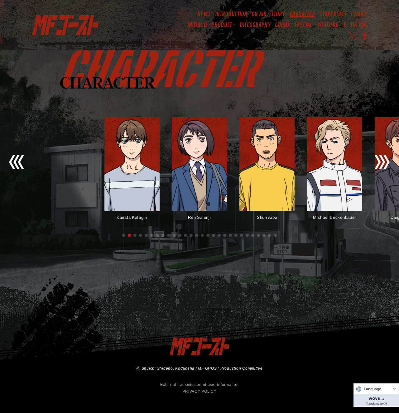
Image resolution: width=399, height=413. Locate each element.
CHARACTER (302, 14)
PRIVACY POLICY (199, 391)
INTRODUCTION (231, 14)
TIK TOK (358, 25)
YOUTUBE (328, 25)
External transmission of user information (199, 384)
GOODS (282, 25)
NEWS (203, 14)
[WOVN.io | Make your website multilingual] (376, 397)
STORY (278, 14)
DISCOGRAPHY (255, 25)
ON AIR (259, 14)
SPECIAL (303, 25)
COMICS (359, 14)
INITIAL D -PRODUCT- (211, 25)
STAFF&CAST (333, 14)
